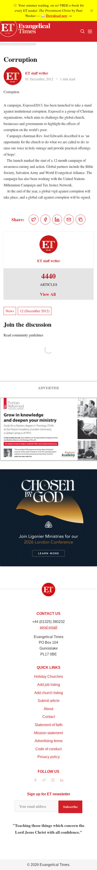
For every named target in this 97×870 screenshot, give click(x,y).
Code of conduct (48, 749)
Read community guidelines (23, 335)
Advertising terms (48, 741)
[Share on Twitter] (34, 219)
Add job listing (48, 685)
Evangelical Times (54, 865)
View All (48, 294)
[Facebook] (35, 780)
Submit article (49, 701)
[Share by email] (69, 219)
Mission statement (48, 733)
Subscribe (70, 806)
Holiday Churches (48, 676)
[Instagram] (52, 780)
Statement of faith (48, 725)
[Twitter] (44, 780)
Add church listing (48, 693)
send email (48, 627)
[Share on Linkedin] (57, 219)
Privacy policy (48, 757)
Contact (48, 717)
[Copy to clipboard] (80, 219)
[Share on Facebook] (45, 219)
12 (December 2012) (34, 310)
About (48, 709)
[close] (91, 10)
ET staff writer (36, 73)
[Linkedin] (61, 780)
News (10, 310)
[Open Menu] (89, 31)
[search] (82, 31)
